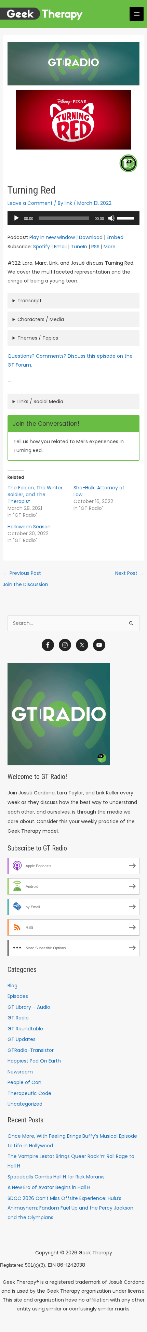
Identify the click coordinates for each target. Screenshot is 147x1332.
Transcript (29, 300)
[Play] (16, 218)
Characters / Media (40, 319)
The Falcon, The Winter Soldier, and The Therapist (35, 494)
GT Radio (18, 1017)
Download (91, 237)
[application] (74, 218)
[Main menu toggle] (137, 14)
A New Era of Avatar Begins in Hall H (49, 1187)
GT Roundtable (25, 1028)
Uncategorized (25, 1103)
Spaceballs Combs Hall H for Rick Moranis (56, 1176)
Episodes (18, 996)
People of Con (24, 1082)
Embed (115, 237)
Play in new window (52, 237)
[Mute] (111, 218)
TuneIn (79, 246)
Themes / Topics (37, 337)
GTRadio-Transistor (31, 1050)
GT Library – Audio (29, 1007)
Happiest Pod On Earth (34, 1060)
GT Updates (22, 1039)
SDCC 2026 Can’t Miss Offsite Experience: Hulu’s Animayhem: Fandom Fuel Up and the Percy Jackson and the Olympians (70, 1208)
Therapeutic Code (29, 1093)
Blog (12, 985)
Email (60, 246)
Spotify (41, 246)
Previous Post (22, 573)
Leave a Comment (30, 203)
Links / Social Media (40, 401)
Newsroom (20, 1071)
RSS (95, 246)
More (110, 246)
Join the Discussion (25, 584)
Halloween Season (29, 526)
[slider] (126, 217)
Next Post (129, 573)
